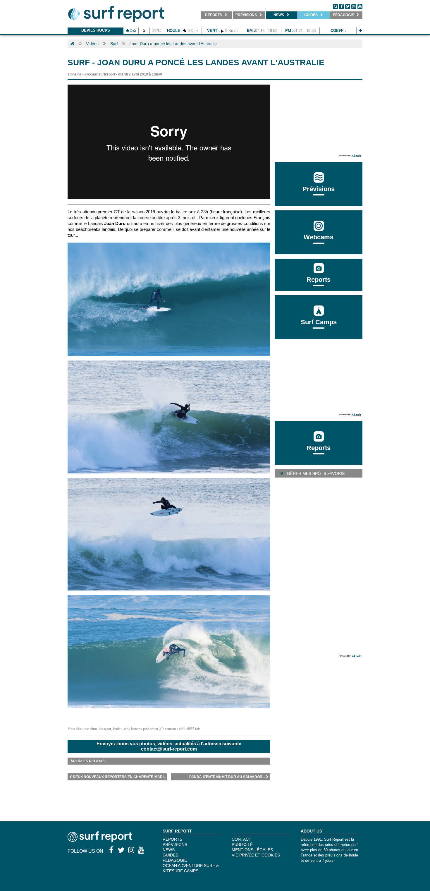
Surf (114, 43)
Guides (170, 855)
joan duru (90, 729)
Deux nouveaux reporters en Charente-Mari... (119, 777)
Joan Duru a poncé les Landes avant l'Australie (173, 43)
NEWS (169, 849)
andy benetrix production (140, 729)
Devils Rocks (95, 30)
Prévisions (175, 844)
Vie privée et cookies (256, 855)
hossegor (105, 729)
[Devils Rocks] (360, 30)
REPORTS (172, 839)
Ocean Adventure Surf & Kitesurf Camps (191, 868)
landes (117, 729)
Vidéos (92, 43)
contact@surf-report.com (169, 748)
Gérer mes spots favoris (315, 473)
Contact (241, 839)
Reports (319, 279)
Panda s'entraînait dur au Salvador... (227, 777)
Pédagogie (175, 860)
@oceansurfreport (100, 74)
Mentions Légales (252, 849)
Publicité (242, 844)
